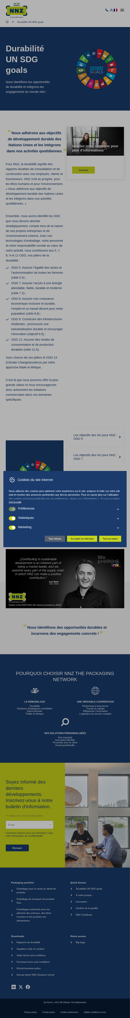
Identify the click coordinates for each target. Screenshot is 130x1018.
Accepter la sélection (82, 538)
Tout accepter (110, 538)
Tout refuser (54, 538)
